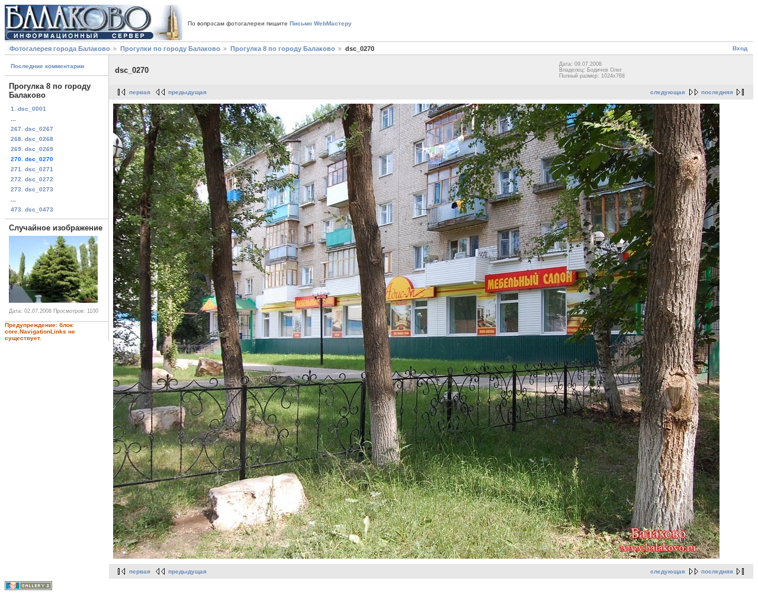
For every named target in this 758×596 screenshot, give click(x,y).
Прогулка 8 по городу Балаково (282, 48)
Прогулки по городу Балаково (170, 48)
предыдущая (187, 92)
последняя (717, 92)
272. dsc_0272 (32, 179)
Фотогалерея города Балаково (59, 48)
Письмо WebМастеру (321, 23)
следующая (667, 92)
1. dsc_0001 (28, 108)
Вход (740, 48)
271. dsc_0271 (32, 169)
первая (139, 92)
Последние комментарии (47, 66)
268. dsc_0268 (32, 139)
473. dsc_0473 (32, 209)
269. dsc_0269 (32, 149)
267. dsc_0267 (32, 129)
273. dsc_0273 (32, 189)
